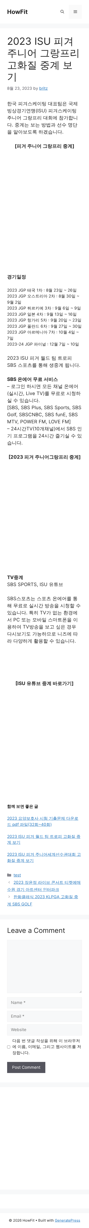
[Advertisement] (44, 201)
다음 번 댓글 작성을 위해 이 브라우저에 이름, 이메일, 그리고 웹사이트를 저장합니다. (46, 1046)
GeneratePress (67, 1220)
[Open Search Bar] (62, 12)
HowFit (17, 11)
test (17, 875)
